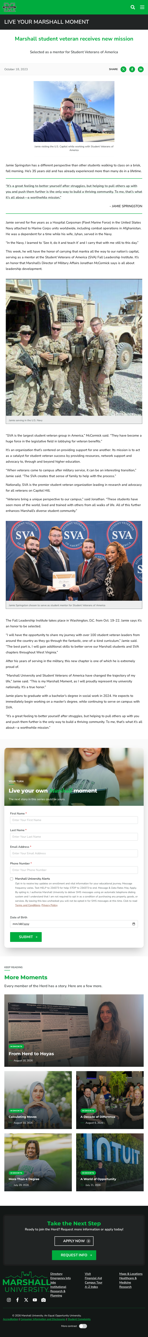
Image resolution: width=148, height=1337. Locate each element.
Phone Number (21, 864)
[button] (133, 7)
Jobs (53, 1283)
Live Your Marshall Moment (46, 22)
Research (125, 1287)
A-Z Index (91, 1287)
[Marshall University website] (9, 7)
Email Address (20, 847)
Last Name (18, 830)
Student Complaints (79, 1319)
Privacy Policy (49, 905)
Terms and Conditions (27, 905)
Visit (88, 1274)
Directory (56, 1274)
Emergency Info (60, 1278)
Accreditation (10, 1319)
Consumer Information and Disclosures (43, 1319)
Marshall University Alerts (32, 879)
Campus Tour (93, 1283)
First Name (18, 814)
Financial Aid (93, 1278)
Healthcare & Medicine (128, 1280)
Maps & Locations (131, 1274)
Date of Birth (18, 917)
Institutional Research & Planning (58, 1291)
